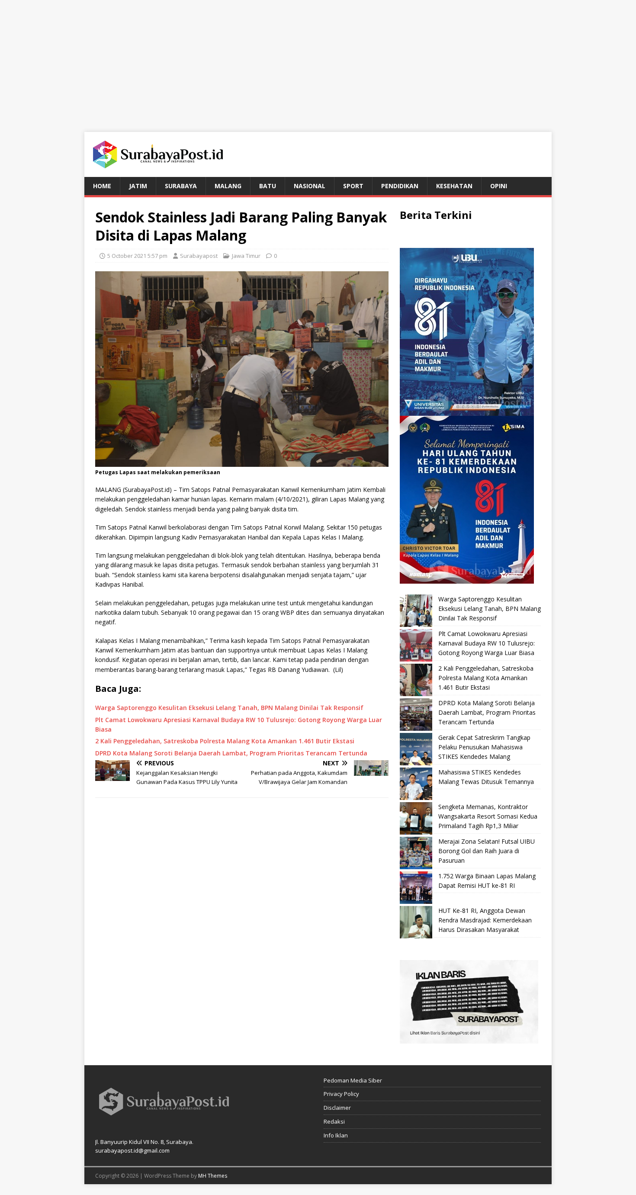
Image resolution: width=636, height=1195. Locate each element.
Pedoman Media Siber (353, 1080)
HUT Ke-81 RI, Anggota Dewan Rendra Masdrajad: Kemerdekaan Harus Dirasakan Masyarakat (485, 920)
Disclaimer (337, 1107)
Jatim (138, 186)
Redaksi (334, 1121)
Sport (353, 186)
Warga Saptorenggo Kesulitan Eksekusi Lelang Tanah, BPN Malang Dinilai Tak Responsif (489, 609)
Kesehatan (454, 186)
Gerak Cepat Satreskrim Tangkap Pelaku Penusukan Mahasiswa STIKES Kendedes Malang (484, 747)
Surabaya (181, 186)
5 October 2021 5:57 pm (137, 256)
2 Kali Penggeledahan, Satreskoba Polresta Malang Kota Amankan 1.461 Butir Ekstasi (485, 678)
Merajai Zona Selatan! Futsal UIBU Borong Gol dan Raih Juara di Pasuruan (486, 851)
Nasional (309, 186)
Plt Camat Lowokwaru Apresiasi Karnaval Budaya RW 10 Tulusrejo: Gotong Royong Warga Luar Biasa (486, 643)
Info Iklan (336, 1135)
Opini (498, 186)
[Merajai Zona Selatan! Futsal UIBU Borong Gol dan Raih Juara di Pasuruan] (416, 853)
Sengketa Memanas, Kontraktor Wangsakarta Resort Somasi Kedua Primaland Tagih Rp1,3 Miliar (487, 816)
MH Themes (212, 1175)
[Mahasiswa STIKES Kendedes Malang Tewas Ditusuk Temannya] (416, 784)
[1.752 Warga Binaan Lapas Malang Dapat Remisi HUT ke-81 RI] (416, 887)
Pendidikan (399, 186)
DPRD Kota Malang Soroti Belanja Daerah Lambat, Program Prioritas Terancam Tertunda (487, 712)
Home (102, 186)
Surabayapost (199, 256)
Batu (267, 186)
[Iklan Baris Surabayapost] (469, 1038)
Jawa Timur (246, 256)
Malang (228, 186)
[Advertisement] (318, 60)
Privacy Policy (341, 1094)
